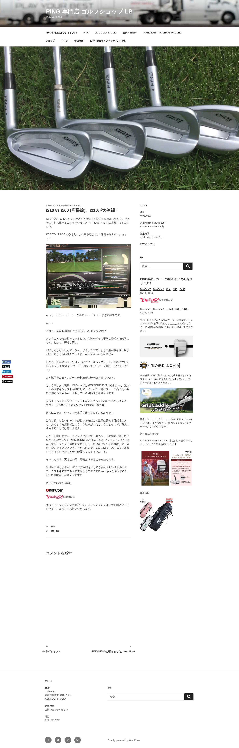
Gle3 (150, 293)
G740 (143, 293)
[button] (7, 387)
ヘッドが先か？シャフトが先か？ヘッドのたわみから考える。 (92, 401)
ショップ (50, 40)
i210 (52, 531)
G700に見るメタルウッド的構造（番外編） (81, 404)
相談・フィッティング (59, 504)
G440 (182, 289)
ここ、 (173, 323)
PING (86, 32)
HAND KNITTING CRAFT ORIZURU (162, 32)
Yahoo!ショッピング (180, 423)
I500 (57, 531)
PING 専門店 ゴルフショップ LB (89, 11)
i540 (175, 289)
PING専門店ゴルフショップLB (61, 32)
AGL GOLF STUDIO (106, 32)
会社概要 (78, 40)
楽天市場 (159, 379)
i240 (168, 289)
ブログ (64, 40)
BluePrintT (145, 289)
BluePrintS (158, 289)
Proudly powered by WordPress (124, 740)
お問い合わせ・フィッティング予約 (108, 40)
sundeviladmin (72, 206)
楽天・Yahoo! (130, 32)
